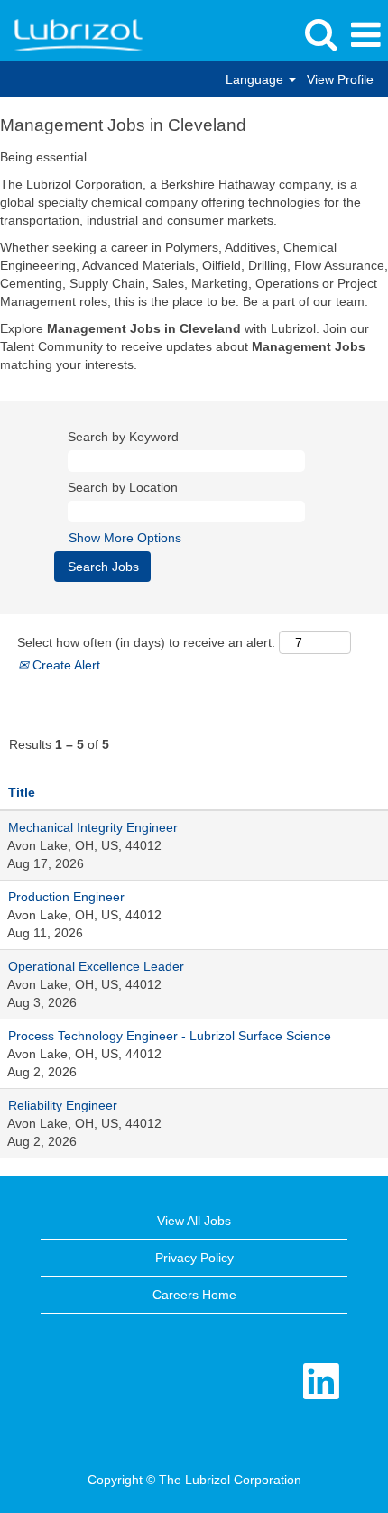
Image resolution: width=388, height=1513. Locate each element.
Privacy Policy (194, 1257)
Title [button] (21, 792)
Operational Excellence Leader (96, 966)
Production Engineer (66, 897)
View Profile (340, 79)
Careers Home (194, 1294)
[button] (365, 34)
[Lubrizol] (71, 34)
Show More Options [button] (125, 537)
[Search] (320, 34)
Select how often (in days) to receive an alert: (146, 642)
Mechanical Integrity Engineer (93, 827)
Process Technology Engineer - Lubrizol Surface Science (169, 1036)
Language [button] (256, 79)
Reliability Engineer (62, 1105)
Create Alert (64, 665)
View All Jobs (194, 1220)
